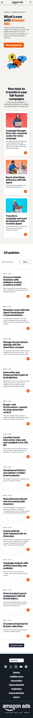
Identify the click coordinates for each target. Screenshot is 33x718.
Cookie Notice (16, 689)
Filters (25, 262)
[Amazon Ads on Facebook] (26, 666)
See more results (16, 645)
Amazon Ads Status (16, 693)
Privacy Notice (16, 680)
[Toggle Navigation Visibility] (2, 2)
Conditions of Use (16, 676)
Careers (16, 697)
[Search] (30, 2)
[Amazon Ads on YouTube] (21, 666)
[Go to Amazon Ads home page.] (16, 707)
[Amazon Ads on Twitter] (10, 666)
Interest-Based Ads (16, 685)
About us (16, 672)
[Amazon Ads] (16, 2)
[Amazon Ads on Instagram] (16, 666)
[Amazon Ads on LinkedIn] (5, 666)
